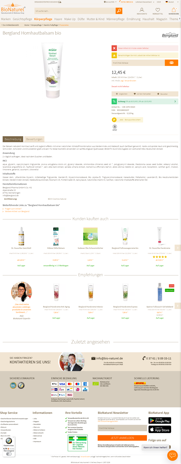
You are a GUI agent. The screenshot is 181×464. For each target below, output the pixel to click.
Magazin (36, 421)
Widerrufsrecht (38, 433)
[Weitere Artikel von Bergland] (170, 35)
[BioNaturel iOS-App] (164, 429)
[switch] (9, 454)
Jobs (35, 419)
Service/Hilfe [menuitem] (110, 2)
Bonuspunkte (5, 436)
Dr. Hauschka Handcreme (159, 248)
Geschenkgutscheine (8, 421)
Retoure (3, 427)
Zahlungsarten (6, 439)
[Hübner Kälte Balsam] (56, 236)
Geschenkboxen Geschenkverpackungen (14, 419)
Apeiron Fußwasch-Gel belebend (160, 306)
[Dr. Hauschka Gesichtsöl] (21, 236)
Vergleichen (122, 94)
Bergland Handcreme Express (125, 306)
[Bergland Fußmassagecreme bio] (125, 236)
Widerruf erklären (39, 430)
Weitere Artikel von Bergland (17, 211)
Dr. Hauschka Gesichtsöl (21, 248)
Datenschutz (37, 436)
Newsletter (37, 424)
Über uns (36, 427)
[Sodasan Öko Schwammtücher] (90, 236)
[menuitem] (141, 11)
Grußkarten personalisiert (9, 424)
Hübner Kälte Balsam (56, 248)
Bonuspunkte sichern (132, 119)
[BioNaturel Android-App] (164, 420)
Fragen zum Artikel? (13, 208)
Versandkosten (6, 430)
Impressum (37, 441)
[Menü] (13, 437)
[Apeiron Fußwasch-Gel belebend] (160, 292)
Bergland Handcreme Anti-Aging (56, 306)
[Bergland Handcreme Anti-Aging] (56, 292)
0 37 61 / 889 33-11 (127, 2)
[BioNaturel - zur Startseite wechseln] (13, 8)
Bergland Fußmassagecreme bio (125, 248)
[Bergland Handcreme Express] (125, 292)
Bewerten (164, 94)
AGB (34, 439)
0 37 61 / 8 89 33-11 (158, 358)
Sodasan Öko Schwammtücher (90, 248)
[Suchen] (119, 11)
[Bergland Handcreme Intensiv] (91, 292)
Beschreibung (13, 139)
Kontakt (3, 433)
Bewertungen (34, 139)
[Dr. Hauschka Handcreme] (160, 236)
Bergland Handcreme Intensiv (91, 306)
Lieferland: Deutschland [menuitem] (144, 2)
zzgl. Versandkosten (128, 80)
